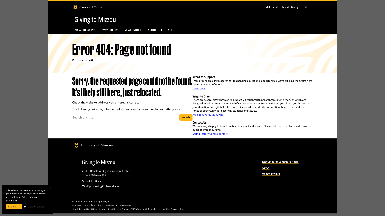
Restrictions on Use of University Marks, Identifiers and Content (100, 209)
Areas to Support (86, 30)
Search (186, 117)
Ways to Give (110, 30)
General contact (218, 133)
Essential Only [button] (14, 207)
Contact (166, 30)
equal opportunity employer (96, 201)
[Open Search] (305, 7)
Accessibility (164, 209)
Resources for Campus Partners (280, 161)
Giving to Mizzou (95, 19)
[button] (34, 206)
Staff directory (200, 133)
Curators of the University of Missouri (98, 205)
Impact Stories (133, 30)
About (152, 30)
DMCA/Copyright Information (144, 209)
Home (80, 60)
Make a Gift (272, 7)
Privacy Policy (21, 197)
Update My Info (271, 173)
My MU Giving (290, 7)
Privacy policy (177, 209)
